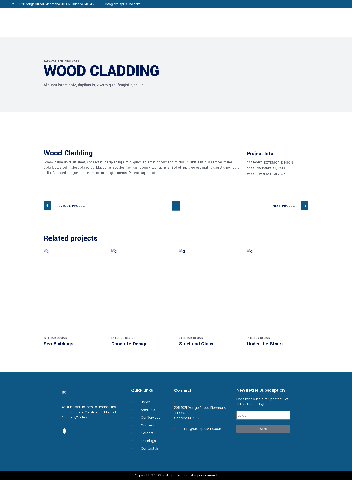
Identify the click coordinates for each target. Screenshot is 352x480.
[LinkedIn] (64, 431)
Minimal (280, 174)
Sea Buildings (58, 344)
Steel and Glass (196, 344)
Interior (264, 174)
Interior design (55, 338)
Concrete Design (129, 344)
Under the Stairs (265, 344)
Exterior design (278, 162)
